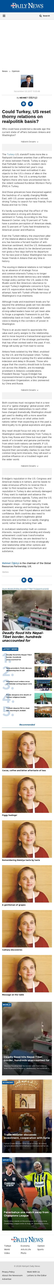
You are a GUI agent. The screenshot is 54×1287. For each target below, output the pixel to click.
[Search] (40, 16)
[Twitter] (30, 103)
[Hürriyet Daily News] (27, 6)
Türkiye (7, 1246)
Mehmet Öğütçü (10, 563)
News (5, 71)
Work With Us (33, 1272)
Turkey (10, 154)
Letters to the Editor (37, 1276)
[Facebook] (23, 103)
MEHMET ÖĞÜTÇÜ (28, 98)
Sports (40, 1250)
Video (7, 1253)
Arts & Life (26, 1250)
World (7, 1250)
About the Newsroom (12, 1276)
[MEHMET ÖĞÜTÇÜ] (27, 82)
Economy (25, 1246)
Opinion (16, 71)
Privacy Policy (8, 1272)
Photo (23, 1253)
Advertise (6, 1279)
